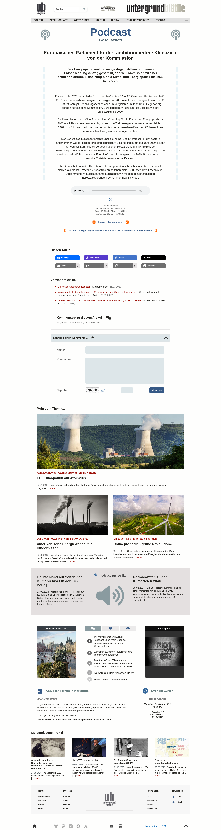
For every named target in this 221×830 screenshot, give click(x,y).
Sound (66, 800)
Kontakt (150, 804)
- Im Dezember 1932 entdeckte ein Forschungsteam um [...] (47, 776)
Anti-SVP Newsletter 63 (85, 760)
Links (65, 808)
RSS (164, 826)
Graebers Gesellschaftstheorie (166, 761)
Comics (66, 797)
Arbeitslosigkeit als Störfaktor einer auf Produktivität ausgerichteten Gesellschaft (47, 764)
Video (40, 808)
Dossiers (42, 800)
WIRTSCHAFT (81, 20)
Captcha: (62, 390)
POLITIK (38, 20)
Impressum (152, 808)
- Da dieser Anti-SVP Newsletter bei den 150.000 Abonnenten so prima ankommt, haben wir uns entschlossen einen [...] (88, 770)
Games (66, 804)
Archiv (41, 804)
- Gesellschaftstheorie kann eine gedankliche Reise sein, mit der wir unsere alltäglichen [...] (171, 770)
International (44, 797)
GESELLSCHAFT (58, 20)
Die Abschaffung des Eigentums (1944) (125, 761)
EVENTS (160, 20)
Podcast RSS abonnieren (110, 222)
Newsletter (151, 826)
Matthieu (114, 206)
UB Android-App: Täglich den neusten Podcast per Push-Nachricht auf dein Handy (110, 230)
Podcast (110, 32)
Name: (61, 350)
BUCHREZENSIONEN (138, 20)
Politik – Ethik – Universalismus (110, 679)
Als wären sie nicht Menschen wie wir (114, 672)
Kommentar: (65, 359)
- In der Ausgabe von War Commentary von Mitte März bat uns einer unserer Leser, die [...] (131, 770)
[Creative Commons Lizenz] (110, 200)
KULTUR (100, 20)
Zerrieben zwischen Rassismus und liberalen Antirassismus (113, 653)
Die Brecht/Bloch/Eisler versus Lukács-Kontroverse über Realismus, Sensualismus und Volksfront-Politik (114, 663)
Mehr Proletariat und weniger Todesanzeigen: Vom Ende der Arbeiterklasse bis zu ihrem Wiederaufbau (110, 641)
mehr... (53, 488)
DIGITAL (115, 20)
